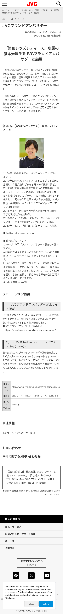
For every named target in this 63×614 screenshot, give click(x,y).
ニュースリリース (16, 10)
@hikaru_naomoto (25, 233)
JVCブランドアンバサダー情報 (18, 433)
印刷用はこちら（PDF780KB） (42, 32)
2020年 (28, 10)
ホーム (4, 10)
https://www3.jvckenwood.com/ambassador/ (30, 330)
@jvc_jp (15, 405)
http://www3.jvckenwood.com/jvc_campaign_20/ (36, 387)
